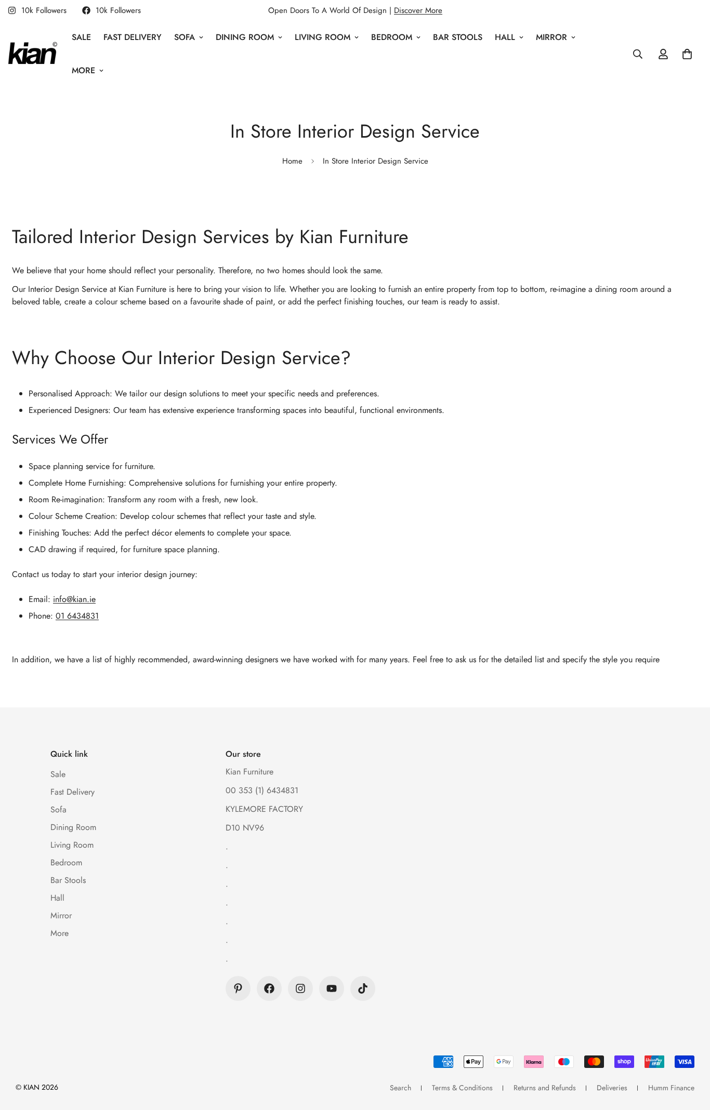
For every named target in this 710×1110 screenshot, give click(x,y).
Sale (81, 37)
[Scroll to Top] (690, 1053)
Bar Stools (457, 37)
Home (292, 161)
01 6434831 (77, 616)
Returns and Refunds (545, 1087)
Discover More (418, 10)
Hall (505, 37)
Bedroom (391, 37)
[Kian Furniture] (32, 54)
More (83, 70)
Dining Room (245, 37)
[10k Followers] (269, 988)
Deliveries (612, 1087)
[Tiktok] (362, 988)
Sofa (184, 37)
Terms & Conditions (462, 1087)
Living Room (322, 37)
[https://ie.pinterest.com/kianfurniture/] (238, 988)
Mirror (551, 37)
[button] (687, 54)
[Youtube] (331, 988)
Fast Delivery (132, 37)
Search (400, 1087)
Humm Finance (671, 1087)
